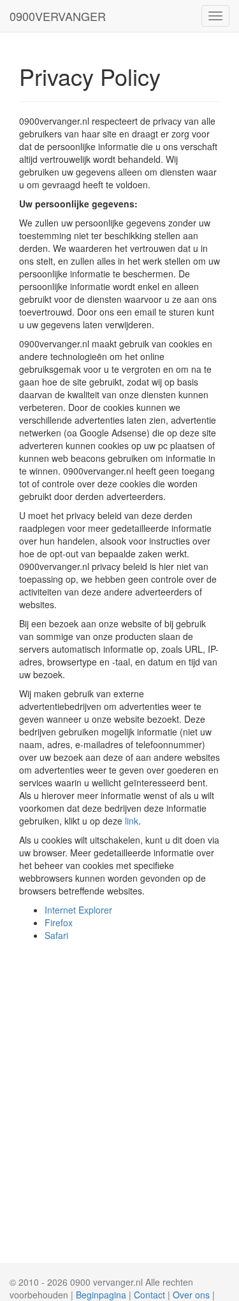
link (131, 820)
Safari (56, 935)
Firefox (59, 922)
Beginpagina (101, 1294)
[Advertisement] (119, 1067)
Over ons (191, 1294)
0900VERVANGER (58, 16)
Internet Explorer (78, 909)
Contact (149, 1294)
